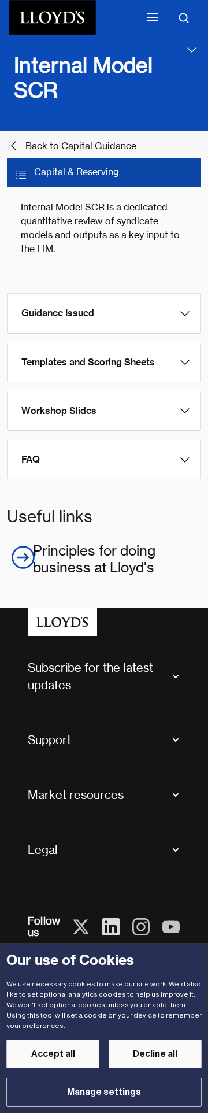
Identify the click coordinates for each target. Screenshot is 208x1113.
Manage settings (104, 1092)
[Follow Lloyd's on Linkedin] (111, 927)
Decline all (155, 1054)
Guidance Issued (57, 313)
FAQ (30, 459)
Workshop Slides (58, 411)
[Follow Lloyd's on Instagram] (141, 927)
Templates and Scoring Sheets (88, 362)
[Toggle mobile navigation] (152, 17)
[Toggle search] (184, 17)
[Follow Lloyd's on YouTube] (171, 927)
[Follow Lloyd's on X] (81, 927)
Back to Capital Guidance (80, 146)
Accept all (53, 1054)
